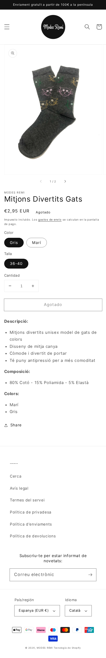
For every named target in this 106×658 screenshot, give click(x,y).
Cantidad (12, 275)
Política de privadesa (31, 512)
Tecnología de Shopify (67, 647)
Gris (14, 242)
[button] (7, 27)
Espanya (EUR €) (34, 610)
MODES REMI (45, 647)
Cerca (15, 476)
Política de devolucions (33, 536)
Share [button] (16, 425)
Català (74, 610)
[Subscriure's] (90, 574)
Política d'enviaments (31, 524)
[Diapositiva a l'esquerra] (41, 181)
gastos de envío (50, 219)
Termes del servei (27, 500)
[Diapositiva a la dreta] (64, 181)
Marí (36, 242)
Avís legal (19, 488)
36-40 (16, 263)
